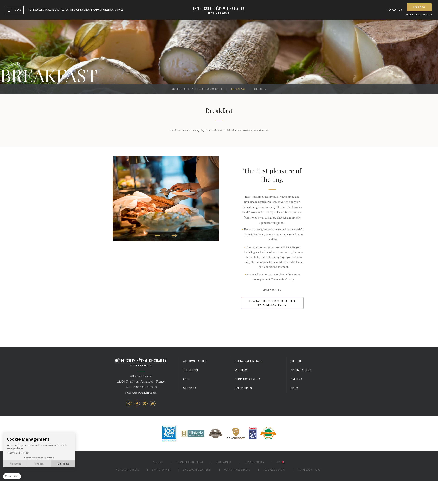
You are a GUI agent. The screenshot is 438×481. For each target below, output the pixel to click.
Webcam (158, 462)
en (279, 462)
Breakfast (238, 89)
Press (295, 388)
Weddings (189, 388)
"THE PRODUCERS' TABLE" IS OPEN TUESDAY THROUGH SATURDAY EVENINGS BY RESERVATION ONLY (75, 9)
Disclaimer (223, 462)
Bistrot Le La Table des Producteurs (197, 89)
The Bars (260, 89)
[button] (157, 235)
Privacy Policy (254, 462)
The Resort (190, 370)
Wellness (241, 370)
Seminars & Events (248, 379)
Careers (296, 379)
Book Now (419, 7)
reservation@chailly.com (140, 392)
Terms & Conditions (189, 462)
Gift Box (296, 361)
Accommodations (195, 361)
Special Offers (394, 9)
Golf (186, 379)
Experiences (243, 388)
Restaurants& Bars (248, 361)
